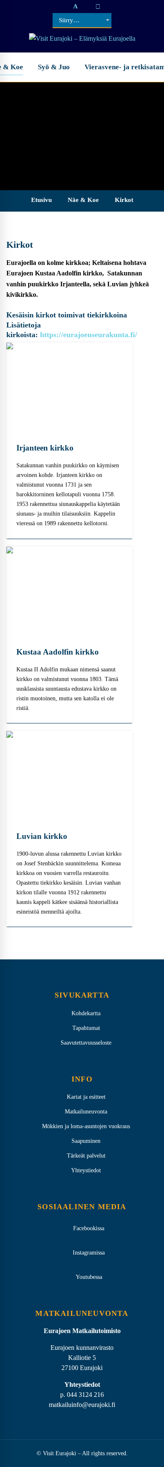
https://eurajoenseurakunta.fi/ (88, 334)
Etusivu (41, 199)
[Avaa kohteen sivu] (69, 387)
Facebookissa (88, 1228)
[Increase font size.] (84, 6)
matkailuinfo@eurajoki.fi (82, 1404)
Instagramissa (89, 1253)
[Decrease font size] (66, 6)
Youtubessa (89, 1277)
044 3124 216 (85, 1394)
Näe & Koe (83, 199)
